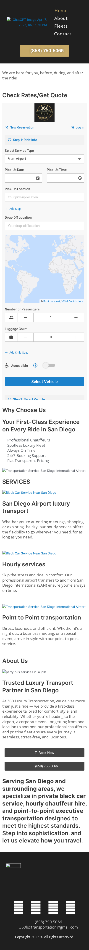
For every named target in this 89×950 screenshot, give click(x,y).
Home (61, 10)
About (61, 18)
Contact (62, 34)
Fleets (61, 26)
